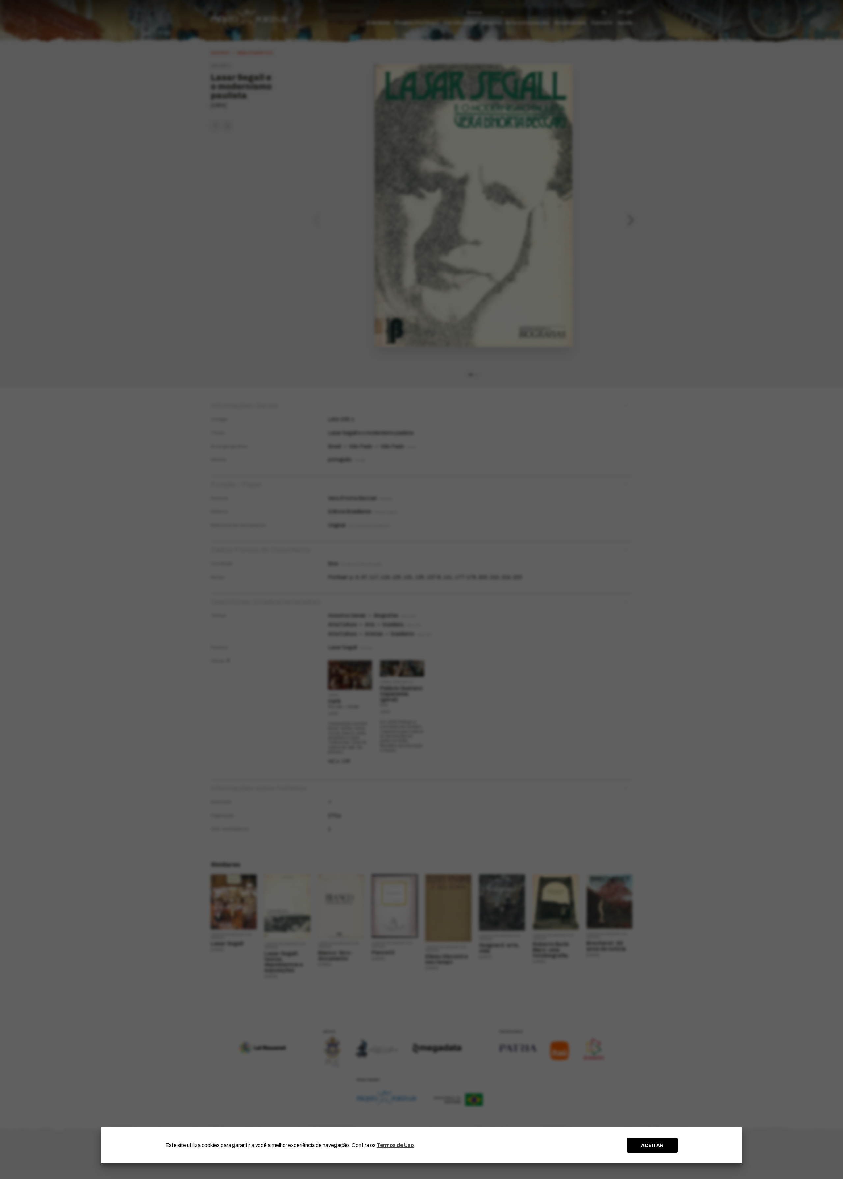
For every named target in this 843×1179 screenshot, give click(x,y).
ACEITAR (652, 1145)
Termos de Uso (395, 1145)
